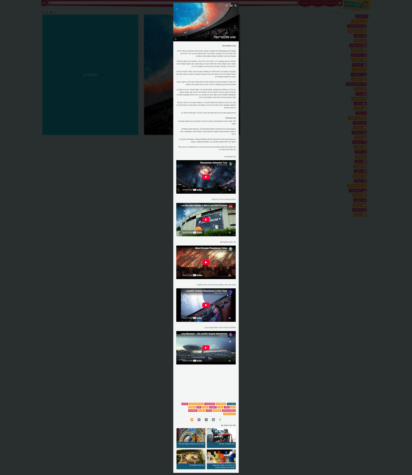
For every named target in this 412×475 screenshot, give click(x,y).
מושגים (192, 407)
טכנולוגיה (217, 411)
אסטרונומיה (209, 404)
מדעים (185, 404)
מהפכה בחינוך (229, 414)
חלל (198, 407)
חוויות (209, 411)
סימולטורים (221, 404)
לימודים (213, 407)
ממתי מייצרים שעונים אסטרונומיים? (191, 444)
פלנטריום (231, 404)
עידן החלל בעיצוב (196, 404)
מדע (233, 407)
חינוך (220, 407)
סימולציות (192, 411)
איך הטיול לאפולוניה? (196, 465)
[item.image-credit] (175, 39)
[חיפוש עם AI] (235, 5)
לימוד (227, 407)
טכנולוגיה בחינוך (229, 411)
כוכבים (201, 411)
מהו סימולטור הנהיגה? (227, 444)
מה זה (205, 407)
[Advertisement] (266, 35)
